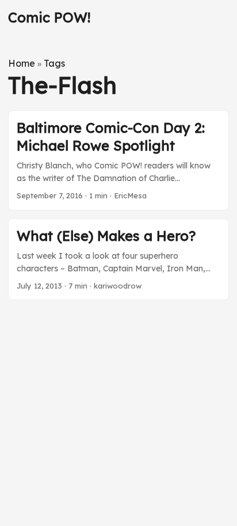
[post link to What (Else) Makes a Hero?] (118, 259)
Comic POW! (49, 17)
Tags (54, 63)
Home (21, 63)
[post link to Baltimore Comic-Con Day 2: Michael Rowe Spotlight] (118, 160)
